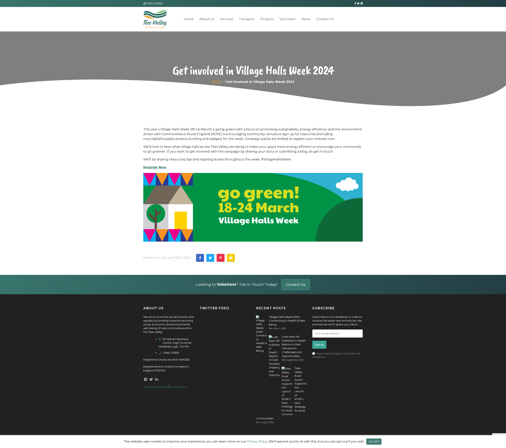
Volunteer (287, 19)
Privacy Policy (178, 386)
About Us (206, 19)
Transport (247, 19)
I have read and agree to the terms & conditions (336, 355)
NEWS (216, 82)
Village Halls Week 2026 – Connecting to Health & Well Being (287, 320)
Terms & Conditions (155, 386)
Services (226, 19)
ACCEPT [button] (374, 441)
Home (189, 19)
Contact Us (325, 19)
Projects (267, 19)
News (306, 19)
